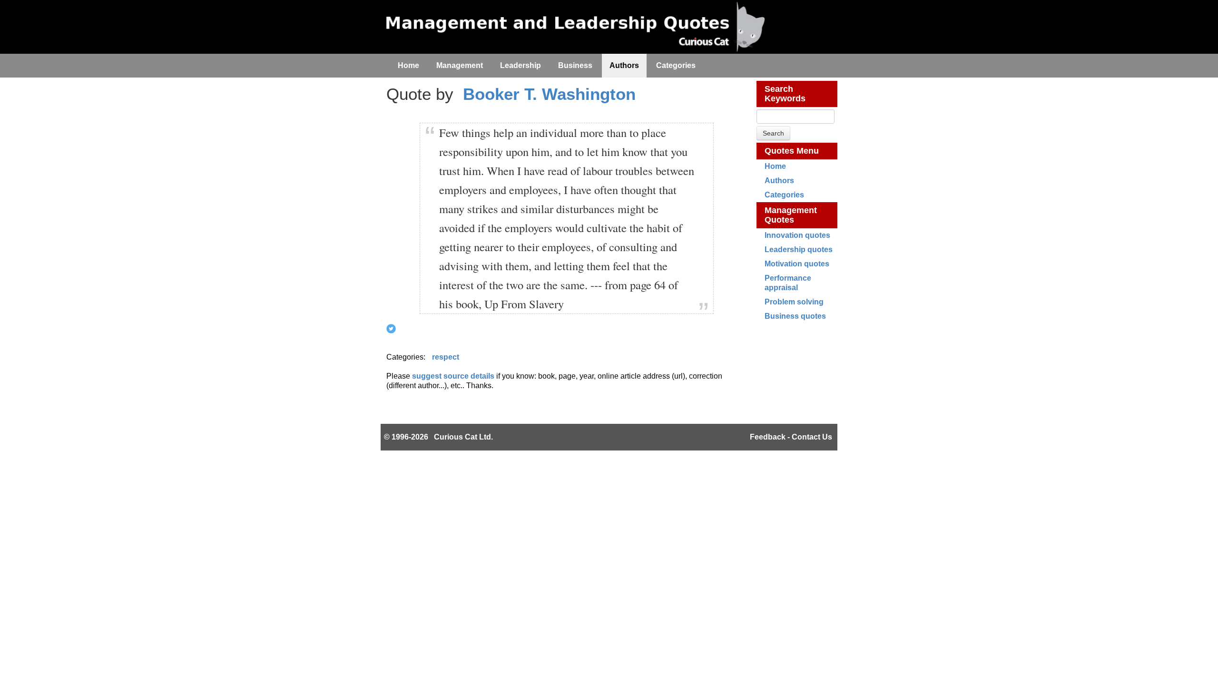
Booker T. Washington (549, 94)
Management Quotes (791, 215)
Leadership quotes (799, 249)
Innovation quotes (797, 235)
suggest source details (453, 376)
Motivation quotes (797, 264)
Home (775, 166)
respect (445, 357)
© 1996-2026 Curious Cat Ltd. (438, 437)
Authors (779, 180)
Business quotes (795, 316)
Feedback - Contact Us (791, 437)
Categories (784, 195)
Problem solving (794, 302)
